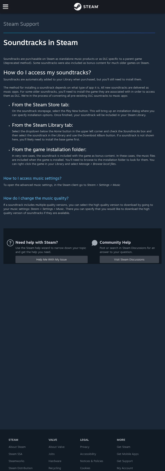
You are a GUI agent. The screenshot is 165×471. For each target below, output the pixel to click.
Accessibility (88, 454)
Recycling (55, 468)
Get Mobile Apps (128, 454)
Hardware (55, 461)
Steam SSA (15, 454)
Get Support (125, 461)
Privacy (84, 446)
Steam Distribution (21, 468)
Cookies (85, 468)
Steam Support (21, 24)
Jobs (52, 454)
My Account (125, 468)
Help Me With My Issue (51, 259)
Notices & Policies (91, 461)
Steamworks (16, 461)
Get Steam (123, 446)
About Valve (56, 446)
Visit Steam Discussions (129, 259)
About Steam (17, 446)
